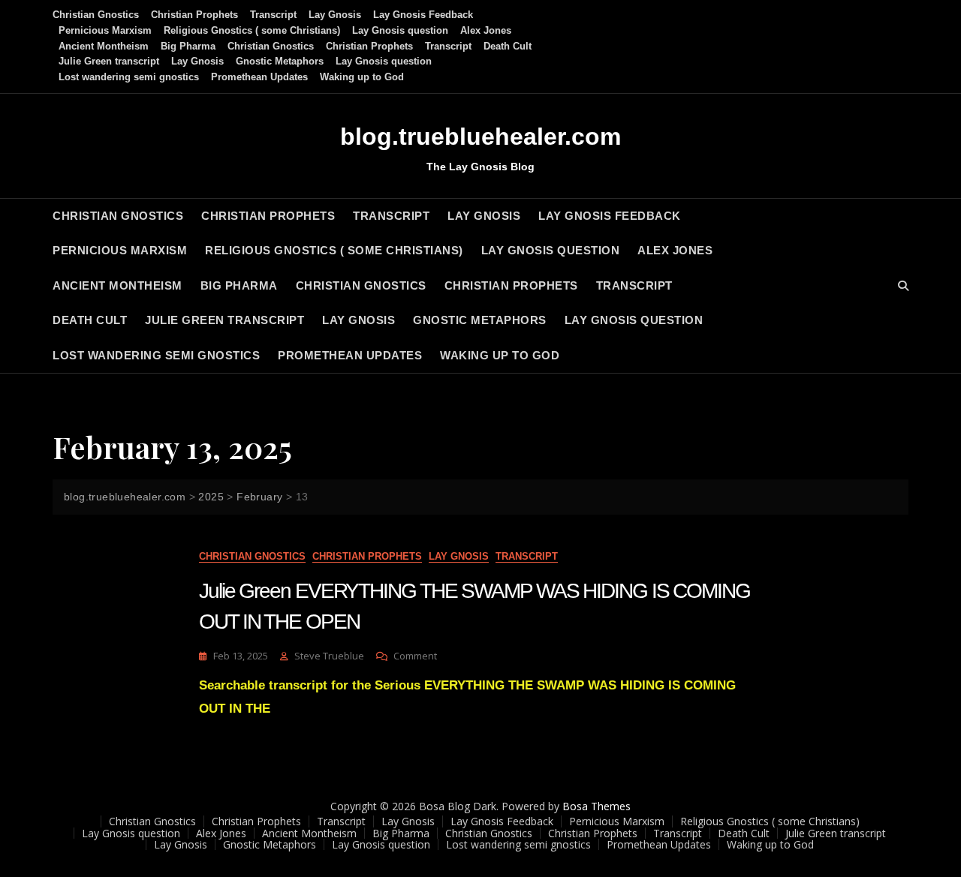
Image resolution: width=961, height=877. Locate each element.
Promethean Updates (259, 77)
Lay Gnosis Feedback (423, 14)
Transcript (273, 14)
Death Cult (508, 46)
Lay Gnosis (335, 14)
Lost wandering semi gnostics (129, 77)
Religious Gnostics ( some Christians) (252, 30)
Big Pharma (188, 46)
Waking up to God (362, 77)
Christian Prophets (194, 14)
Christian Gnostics (96, 14)
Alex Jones (485, 30)
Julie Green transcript (109, 61)
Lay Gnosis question (400, 30)
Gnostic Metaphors (280, 61)
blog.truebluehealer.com (480, 136)
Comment (415, 656)
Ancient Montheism (104, 46)
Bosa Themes (596, 806)
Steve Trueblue (329, 655)
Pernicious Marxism (105, 30)
